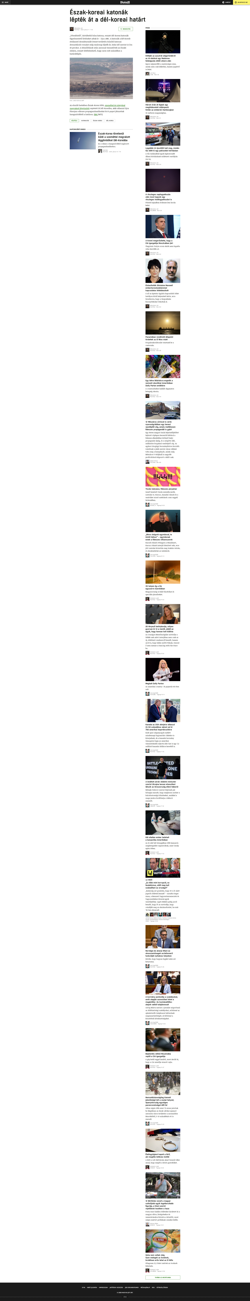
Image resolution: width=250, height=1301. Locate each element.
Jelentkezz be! (243, 2)
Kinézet (228, 2)
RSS (153, 1287)
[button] (74, 120)
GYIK (83, 1287)
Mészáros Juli (78, 28)
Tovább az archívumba (163, 1277)
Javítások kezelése (116, 1287)
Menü (6, 2)
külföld (77, 29)
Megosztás (126, 29)
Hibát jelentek (92, 1287)
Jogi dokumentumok (132, 1287)
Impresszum (103, 1287)
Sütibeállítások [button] (162, 1287)
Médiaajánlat (145, 1287)
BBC (96, 114)
